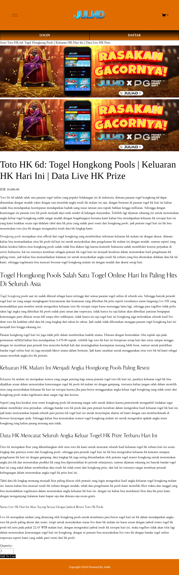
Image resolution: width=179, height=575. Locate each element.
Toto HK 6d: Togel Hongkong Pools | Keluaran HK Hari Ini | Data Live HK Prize (58, 43)
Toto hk (5, 198)
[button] (8, 556)
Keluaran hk (7, 379)
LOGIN (45, 35)
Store (3, 43)
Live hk (4, 517)
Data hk (5, 447)
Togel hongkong (10, 296)
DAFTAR (134, 35)
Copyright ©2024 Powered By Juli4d (89, 567)
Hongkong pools (10, 236)
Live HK (164, 301)
